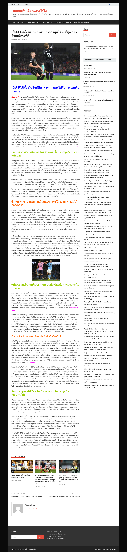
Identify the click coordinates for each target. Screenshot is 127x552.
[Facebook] (109, 4)
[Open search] (114, 22)
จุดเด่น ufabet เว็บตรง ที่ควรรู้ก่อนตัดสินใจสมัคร (21, 476)
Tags (109, 60)
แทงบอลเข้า (32, 362)
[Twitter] (112, 4)
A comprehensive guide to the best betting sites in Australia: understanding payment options (97, 204)
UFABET (13, 29)
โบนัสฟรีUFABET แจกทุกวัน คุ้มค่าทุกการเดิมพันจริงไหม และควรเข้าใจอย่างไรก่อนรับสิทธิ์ (68, 478)
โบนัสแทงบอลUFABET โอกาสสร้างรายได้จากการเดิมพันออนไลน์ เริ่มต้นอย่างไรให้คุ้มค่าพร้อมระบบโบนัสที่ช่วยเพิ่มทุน (45, 479)
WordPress (105, 549)
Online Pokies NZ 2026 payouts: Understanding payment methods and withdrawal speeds (96, 129)
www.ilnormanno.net (54, 532)
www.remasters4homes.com (56, 534)
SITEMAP (25, 4)
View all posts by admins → (33, 509)
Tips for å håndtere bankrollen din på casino (98, 150)
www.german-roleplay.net (55, 538)
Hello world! (87, 65)
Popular (88, 60)
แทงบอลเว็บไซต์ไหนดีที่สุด (63, 22)
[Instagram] (114, 4)
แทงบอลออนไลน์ (74, 147)
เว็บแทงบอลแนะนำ (47, 22)
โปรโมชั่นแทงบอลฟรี (19, 22)
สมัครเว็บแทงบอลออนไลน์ (81, 22)
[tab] (88, 60)
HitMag (113, 549)
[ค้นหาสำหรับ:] (99, 35)
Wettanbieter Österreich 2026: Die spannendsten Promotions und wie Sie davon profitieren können (98, 331)
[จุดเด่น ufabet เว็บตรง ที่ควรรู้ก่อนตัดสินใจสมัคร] (22, 467)
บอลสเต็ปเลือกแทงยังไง (30, 10)
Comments (100, 60)
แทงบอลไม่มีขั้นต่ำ (33, 22)
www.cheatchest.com (54, 536)
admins (25, 39)
